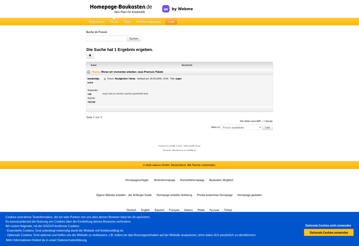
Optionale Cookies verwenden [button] (329, 232)
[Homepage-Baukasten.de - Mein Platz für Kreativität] (124, 9)
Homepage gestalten (249, 195)
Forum (114, 21)
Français (174, 210)
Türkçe (228, 210)
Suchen (133, 38)
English (145, 210)
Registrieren (96, 21)
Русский (214, 210)
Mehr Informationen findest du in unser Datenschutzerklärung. (46, 240)
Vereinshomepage (164, 180)
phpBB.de (191, 150)
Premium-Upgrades (149, 21)
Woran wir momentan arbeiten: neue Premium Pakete (132, 71)
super (179, 78)
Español (159, 210)
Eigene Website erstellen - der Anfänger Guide (124, 195)
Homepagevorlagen (137, 180)
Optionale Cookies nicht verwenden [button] (328, 225)
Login (171, 21)
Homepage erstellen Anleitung (174, 195)
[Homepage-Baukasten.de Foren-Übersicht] (90, 55)
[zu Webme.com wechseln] (177, 6)
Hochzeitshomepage (192, 180)
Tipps (127, 21)
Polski (201, 210)
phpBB (172, 146)
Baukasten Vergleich (221, 180)
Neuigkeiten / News (125, 78)
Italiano (188, 210)
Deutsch (131, 210)
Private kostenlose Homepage (215, 195)
